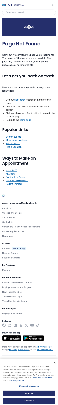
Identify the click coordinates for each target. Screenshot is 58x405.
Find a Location (14, 146)
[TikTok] (37, 325)
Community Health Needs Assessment (21, 226)
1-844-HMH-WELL (45, 349)
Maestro (6, 270)
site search (19, 99)
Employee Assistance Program (17, 287)
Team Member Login (12, 296)
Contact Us (7, 222)
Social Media (8, 217)
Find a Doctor (13, 143)
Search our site (13, 136)
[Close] (55, 363)
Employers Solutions (12, 313)
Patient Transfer (14, 183)
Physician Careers (11, 257)
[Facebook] (4, 325)
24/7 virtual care (44, 347)
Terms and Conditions (41, 378)
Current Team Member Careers (17, 282)
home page (25, 119)
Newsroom (7, 236)
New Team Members (12, 292)
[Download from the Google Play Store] (33, 338)
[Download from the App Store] (11, 338)
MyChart (10, 173)
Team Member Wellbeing (14, 301)
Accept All (29, 400)
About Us (6, 208)
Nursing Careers (10, 253)
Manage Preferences (29, 386)
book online (23, 349)
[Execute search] (53, 12)
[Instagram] (9, 325)
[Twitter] (26, 325)
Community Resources (13, 231)
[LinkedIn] (15, 325)
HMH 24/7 (11, 170)
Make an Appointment (17, 140)
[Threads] (21, 325)
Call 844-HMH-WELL (17, 180)
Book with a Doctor (16, 177)
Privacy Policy (17, 380)
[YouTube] (32, 325)
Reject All (29, 393)
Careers (6, 248)
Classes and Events (12, 213)
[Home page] (3, 195)
